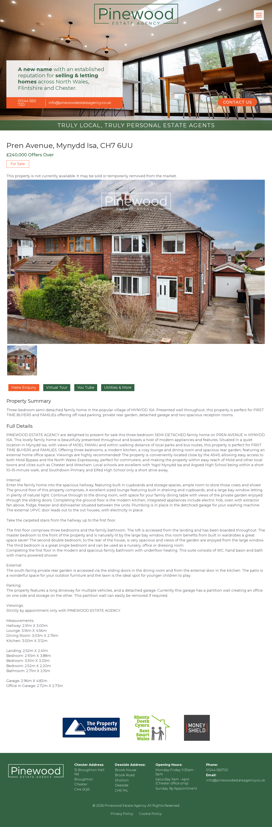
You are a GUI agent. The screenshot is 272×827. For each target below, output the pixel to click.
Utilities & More (117, 387)
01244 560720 (217, 770)
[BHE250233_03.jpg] (136, 262)
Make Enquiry (23, 387)
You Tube (85, 387)
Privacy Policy (122, 814)
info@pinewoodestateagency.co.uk (80, 103)
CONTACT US (237, 102)
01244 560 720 (27, 103)
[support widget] (260, 817)
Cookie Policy (150, 814)
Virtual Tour (56, 387)
